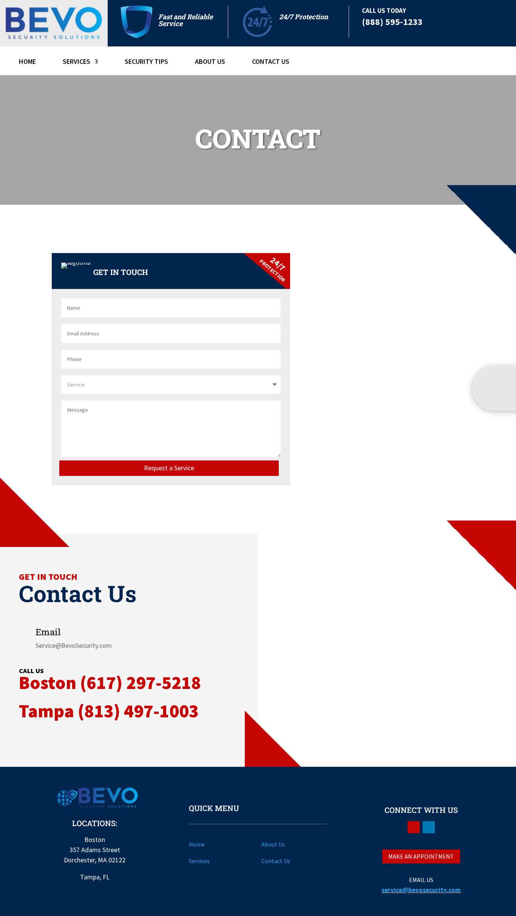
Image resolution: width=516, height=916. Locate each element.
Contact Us (270, 62)
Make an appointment (421, 856)
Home (27, 62)
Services (76, 62)
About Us (210, 62)
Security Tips (146, 62)
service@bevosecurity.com (421, 890)
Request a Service (169, 467)
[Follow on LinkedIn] (429, 827)
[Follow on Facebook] (414, 827)
